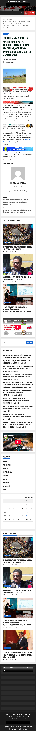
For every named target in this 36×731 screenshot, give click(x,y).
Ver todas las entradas (18, 190)
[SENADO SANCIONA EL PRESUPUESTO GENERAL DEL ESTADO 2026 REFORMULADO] (18, 234)
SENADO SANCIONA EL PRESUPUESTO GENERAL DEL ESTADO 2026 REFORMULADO (17, 248)
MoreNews (12, 729)
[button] (3, 13)
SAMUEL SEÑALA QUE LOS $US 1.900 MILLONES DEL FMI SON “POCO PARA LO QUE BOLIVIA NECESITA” (18, 407)
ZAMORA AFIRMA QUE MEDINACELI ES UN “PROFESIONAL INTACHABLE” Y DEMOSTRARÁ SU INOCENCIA (16, 400)
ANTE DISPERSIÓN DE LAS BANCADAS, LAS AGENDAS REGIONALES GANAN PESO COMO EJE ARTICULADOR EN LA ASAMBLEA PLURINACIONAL (18, 384)
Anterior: (15, 201)
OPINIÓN (5, 479)
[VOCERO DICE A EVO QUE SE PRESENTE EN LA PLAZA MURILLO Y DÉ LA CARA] (18, 264)
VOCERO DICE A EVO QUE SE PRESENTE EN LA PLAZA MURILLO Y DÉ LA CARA (17, 278)
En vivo (31, 13)
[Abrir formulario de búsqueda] (21, 13)
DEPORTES (5, 468)
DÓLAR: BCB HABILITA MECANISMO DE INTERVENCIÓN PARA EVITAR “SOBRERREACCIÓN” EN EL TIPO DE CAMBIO (17, 309)
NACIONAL (6, 34)
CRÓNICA (5, 461)
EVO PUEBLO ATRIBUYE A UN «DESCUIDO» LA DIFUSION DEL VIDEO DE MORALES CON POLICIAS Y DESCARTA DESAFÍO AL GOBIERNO (18, 424)
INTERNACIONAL (7, 472)
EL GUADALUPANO (10, 59)
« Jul (4, 526)
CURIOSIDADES (7, 465)
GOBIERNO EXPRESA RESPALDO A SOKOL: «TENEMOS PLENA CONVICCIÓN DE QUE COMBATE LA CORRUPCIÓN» (17, 392)
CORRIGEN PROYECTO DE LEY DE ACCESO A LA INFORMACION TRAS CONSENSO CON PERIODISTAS (17, 415)
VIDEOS (23, 718)
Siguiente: (17, 210)
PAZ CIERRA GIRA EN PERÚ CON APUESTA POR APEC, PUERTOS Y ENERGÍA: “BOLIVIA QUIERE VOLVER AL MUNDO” (17, 377)
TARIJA (5, 490)
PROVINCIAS (6, 483)
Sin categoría (6, 486)
